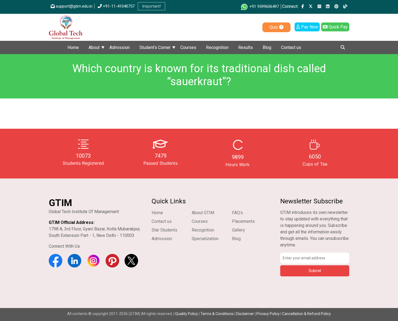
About (94, 47)
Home (73, 47)
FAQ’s (237, 212)
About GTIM (203, 212)
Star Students (164, 230)
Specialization (205, 238)
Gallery (238, 230)
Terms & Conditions (217, 314)
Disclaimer (245, 314)
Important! (151, 6)
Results (245, 47)
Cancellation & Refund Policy (306, 314)
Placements (243, 221)
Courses (188, 47)
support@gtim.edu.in (73, 6)
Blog (267, 47)
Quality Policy (187, 314)
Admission (119, 47)
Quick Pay (338, 26)
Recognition (217, 47)
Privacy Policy (268, 314)
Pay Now (309, 26)
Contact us (291, 47)
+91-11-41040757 (118, 6)
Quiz (274, 27)
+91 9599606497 (263, 6)
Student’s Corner (155, 47)
